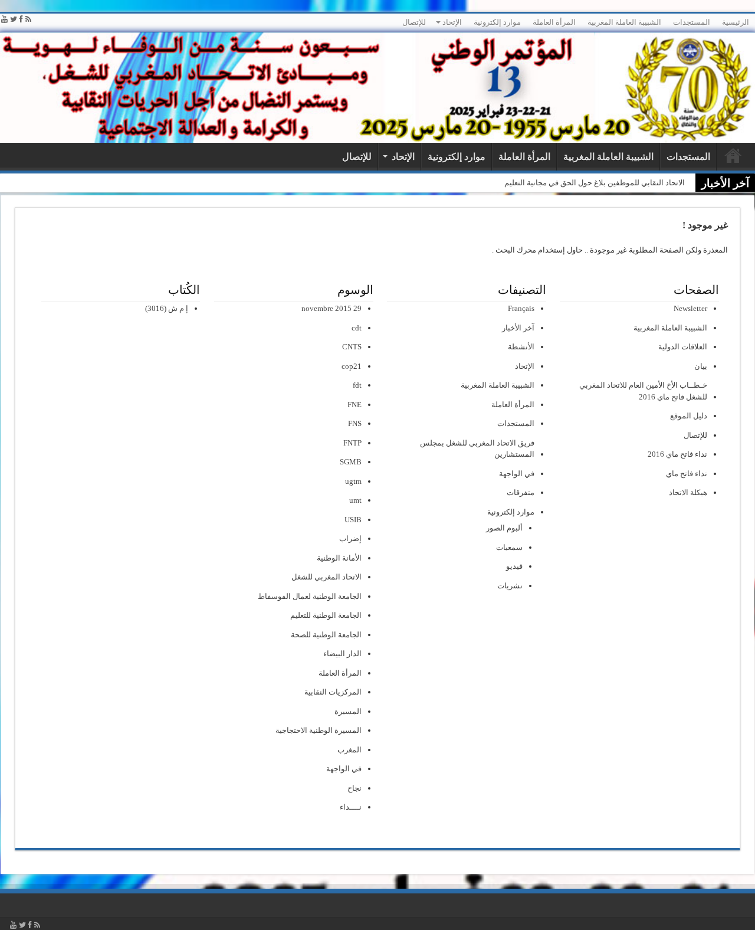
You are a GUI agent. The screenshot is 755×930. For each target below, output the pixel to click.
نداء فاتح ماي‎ (686, 473)
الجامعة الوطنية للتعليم (326, 615)
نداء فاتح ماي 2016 (677, 454)
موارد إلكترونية (497, 22)
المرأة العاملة (554, 22)
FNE (354, 404)
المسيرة (348, 711)
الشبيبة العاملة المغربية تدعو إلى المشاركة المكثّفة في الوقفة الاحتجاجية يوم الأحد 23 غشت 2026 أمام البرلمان (508, 182)
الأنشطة (521, 346)
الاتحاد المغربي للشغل (326, 576)
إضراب (350, 538)
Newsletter (690, 308)
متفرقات (520, 492)
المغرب (349, 749)
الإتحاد (452, 22)
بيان (700, 366)
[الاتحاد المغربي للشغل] (377, 87)
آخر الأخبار (518, 327)
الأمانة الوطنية (339, 558)
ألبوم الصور (504, 527)
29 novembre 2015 (331, 308)
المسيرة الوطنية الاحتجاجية (318, 730)
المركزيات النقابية (333, 691)
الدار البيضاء (342, 653)
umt (355, 500)
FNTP (352, 442)
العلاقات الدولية (682, 346)
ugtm (353, 481)
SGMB (351, 461)
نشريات (510, 585)
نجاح (354, 788)
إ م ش (178, 308)
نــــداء (351, 807)
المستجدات (691, 22)
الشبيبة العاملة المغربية (624, 22)
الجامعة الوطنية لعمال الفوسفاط (310, 596)
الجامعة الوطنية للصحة (326, 634)
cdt (357, 327)
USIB (353, 519)
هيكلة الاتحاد (688, 492)
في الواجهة (516, 473)
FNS (355, 423)
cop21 (352, 366)
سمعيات (509, 547)
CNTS (352, 346)
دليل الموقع (688, 415)
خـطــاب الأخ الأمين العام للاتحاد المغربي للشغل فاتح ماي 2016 (643, 391)
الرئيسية (735, 22)
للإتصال (414, 22)
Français (521, 308)
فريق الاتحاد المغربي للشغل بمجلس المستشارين (477, 448)
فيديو (514, 566)
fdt (357, 385)
